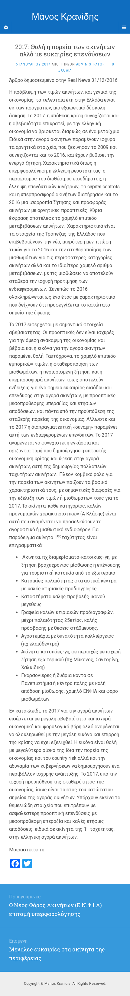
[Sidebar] (6, 28)
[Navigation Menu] (124, 28)
